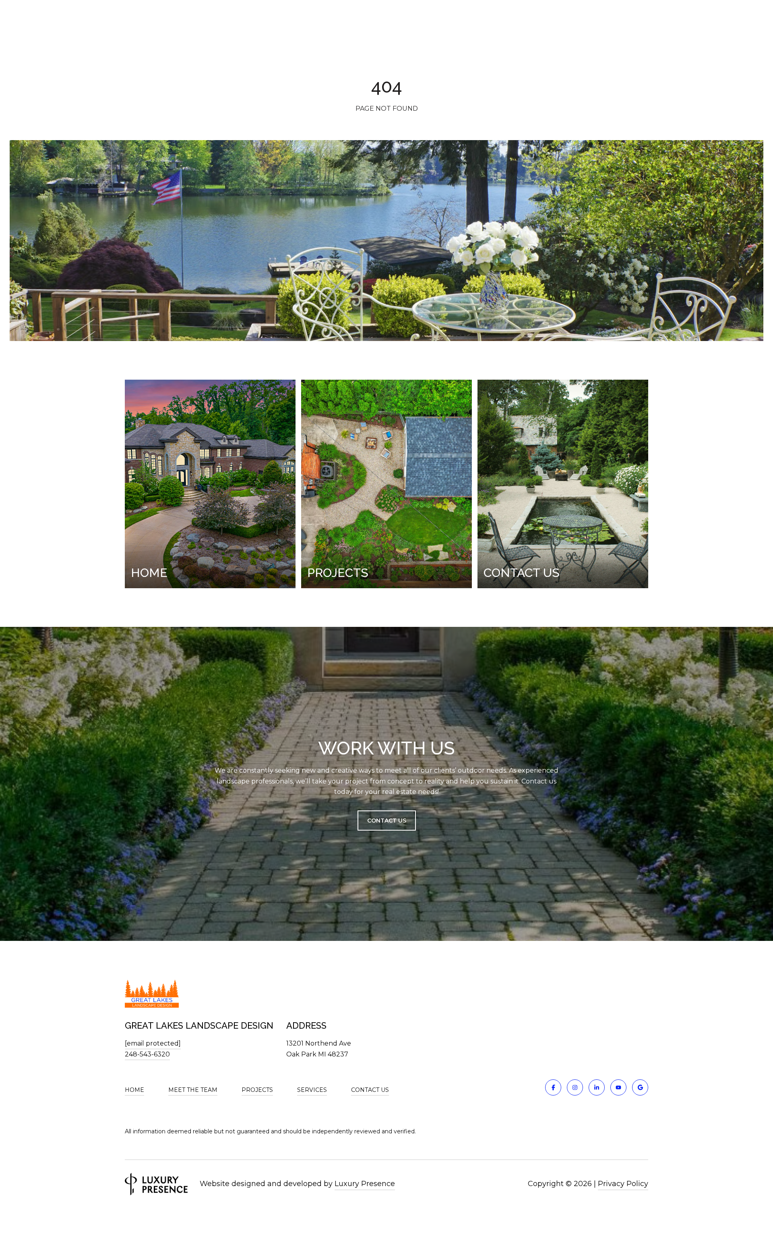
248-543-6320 (147, 1054)
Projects (257, 1089)
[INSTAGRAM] (575, 1087)
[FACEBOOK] (553, 1087)
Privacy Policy (623, 1183)
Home (134, 1089)
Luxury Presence (365, 1183)
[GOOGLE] (640, 1087)
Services (312, 1089)
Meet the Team (192, 1089)
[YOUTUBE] (618, 1087)
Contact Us (386, 820)
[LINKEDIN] (597, 1087)
